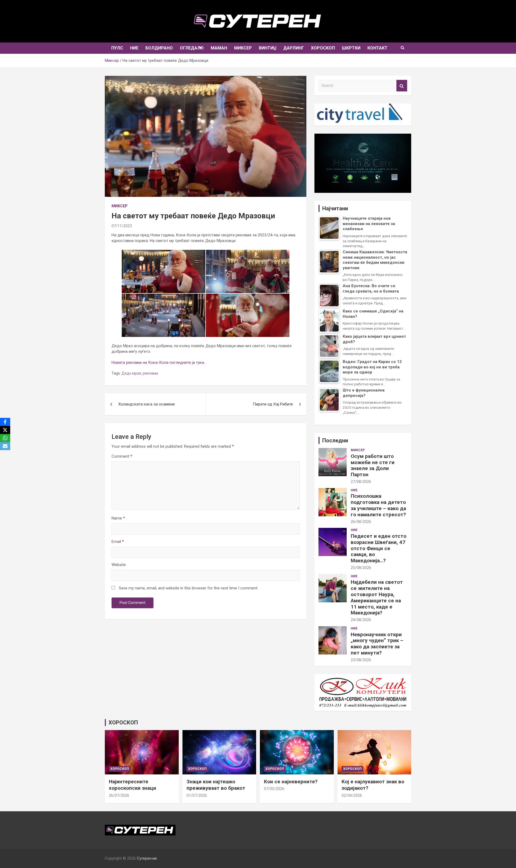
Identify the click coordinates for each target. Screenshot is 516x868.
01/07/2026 (197, 795)
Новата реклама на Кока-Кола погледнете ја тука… (159, 362)
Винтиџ (267, 48)
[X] (5, 430)
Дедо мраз (131, 373)
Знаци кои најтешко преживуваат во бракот (216, 784)
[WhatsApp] (5, 438)
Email (118, 541)
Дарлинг (293, 48)
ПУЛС (117, 48)
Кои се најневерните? (290, 781)
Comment (122, 456)
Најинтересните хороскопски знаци (132, 784)
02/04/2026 (352, 795)
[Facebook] (5, 422)
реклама (150, 373)
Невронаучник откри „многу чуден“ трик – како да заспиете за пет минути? (377, 643)
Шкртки (351, 48)
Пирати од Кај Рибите (273, 404)
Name (118, 518)
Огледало (192, 48)
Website (119, 564)
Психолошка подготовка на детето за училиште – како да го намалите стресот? (378, 505)
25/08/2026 (361, 567)
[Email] (5, 446)
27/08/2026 (361, 481)
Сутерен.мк (147, 858)
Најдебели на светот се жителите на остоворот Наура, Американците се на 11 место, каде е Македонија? (377, 597)
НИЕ (134, 48)
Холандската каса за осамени (146, 404)
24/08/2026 (361, 620)
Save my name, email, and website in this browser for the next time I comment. (188, 588)
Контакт (377, 48)
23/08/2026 (361, 660)
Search (401, 85)
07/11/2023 (122, 226)
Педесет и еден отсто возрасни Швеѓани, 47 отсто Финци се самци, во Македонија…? (378, 548)
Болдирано (159, 48)
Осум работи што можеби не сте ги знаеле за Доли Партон (373, 465)
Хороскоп (323, 48)
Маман (219, 48)
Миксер (243, 48)
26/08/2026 (361, 522)
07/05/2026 (274, 789)
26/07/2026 (119, 795)
